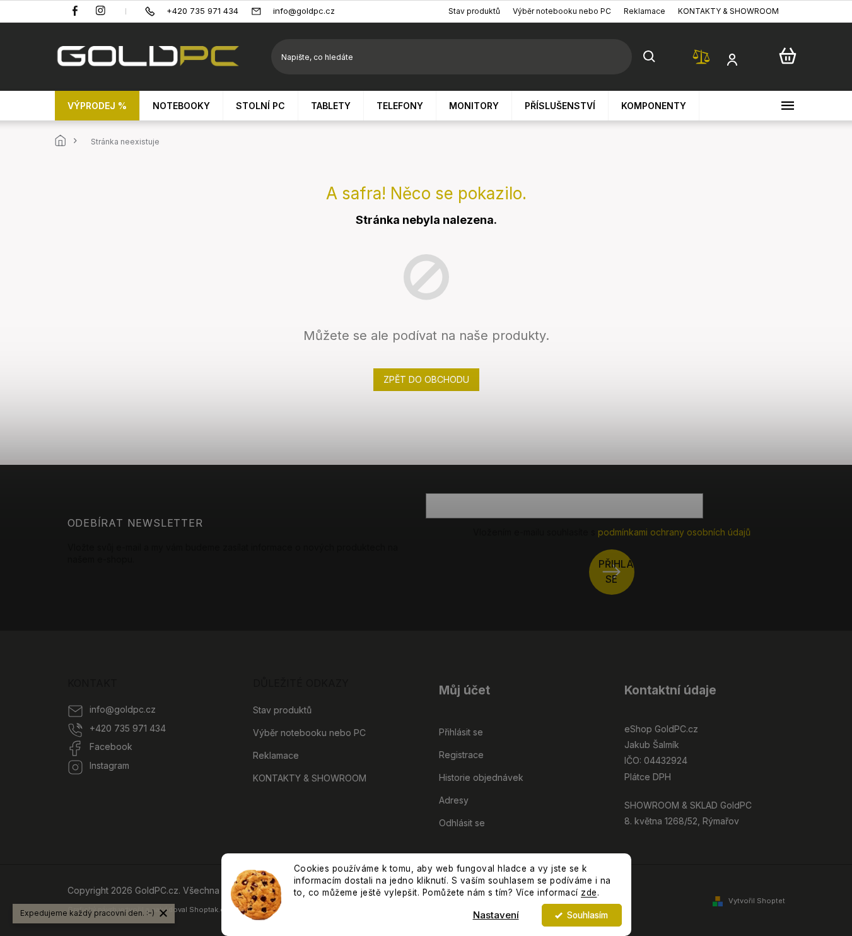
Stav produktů (474, 11)
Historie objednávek (481, 777)
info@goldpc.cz (123, 709)
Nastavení (496, 915)
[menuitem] (97, 105)
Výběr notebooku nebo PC (562, 11)
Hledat (649, 56)
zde (589, 892)
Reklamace (644, 11)
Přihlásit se (616, 571)
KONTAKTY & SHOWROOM (728, 11)
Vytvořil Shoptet (756, 900)
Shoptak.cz (208, 909)
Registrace (461, 754)
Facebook (111, 746)
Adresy (454, 800)
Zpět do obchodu (426, 379)
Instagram (109, 765)
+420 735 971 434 (128, 728)
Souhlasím (587, 915)
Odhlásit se (462, 822)
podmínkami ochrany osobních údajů (674, 532)
